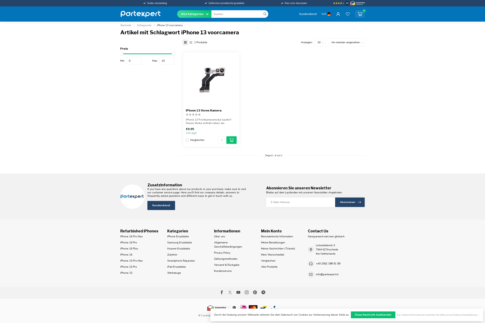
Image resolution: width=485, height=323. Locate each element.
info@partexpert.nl (327, 274)
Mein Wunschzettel (272, 254)
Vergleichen (197, 140)
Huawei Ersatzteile (178, 248)
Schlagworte (144, 25)
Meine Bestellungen (273, 242)
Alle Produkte (269, 267)
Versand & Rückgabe (226, 265)
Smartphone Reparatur (181, 261)
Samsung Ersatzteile (179, 242)
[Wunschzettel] (348, 14)
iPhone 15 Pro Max (131, 261)
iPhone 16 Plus (129, 248)
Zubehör (172, 254)
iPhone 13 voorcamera (170, 25)
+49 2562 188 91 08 (328, 263)
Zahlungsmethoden (225, 259)
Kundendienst (308, 14)
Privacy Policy (222, 253)
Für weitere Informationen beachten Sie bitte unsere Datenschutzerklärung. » (438, 314)
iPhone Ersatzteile (178, 236)
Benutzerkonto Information (277, 236)
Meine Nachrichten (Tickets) (278, 248)
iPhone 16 (126, 254)
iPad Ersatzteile (176, 267)
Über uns (219, 236)
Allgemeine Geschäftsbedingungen (228, 245)
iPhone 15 (126, 273)
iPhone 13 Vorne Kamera (203, 110)
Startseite (125, 25)
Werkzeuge (174, 273)
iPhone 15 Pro (128, 267)
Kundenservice (223, 271)
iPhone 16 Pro (128, 242)
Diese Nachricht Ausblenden (373, 315)
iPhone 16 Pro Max (131, 236)
